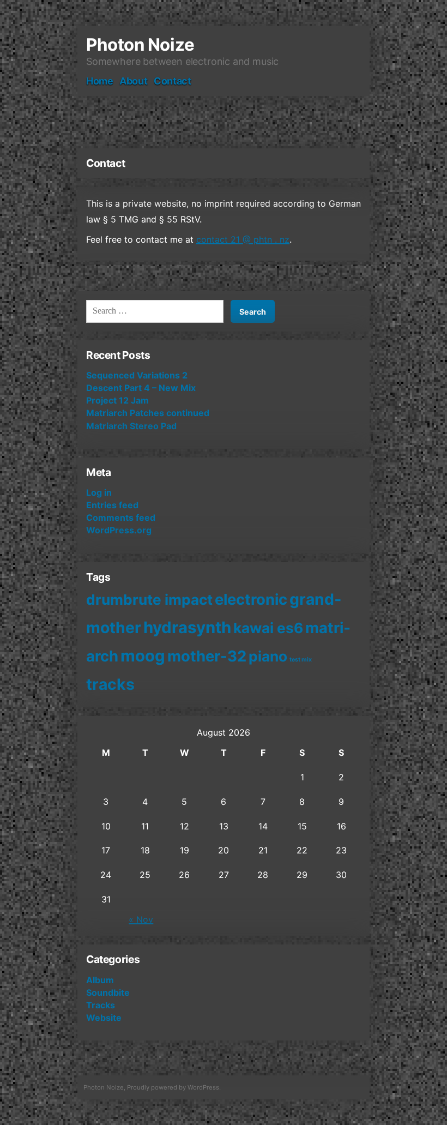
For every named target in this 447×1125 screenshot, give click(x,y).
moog (142, 655)
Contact (172, 81)
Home (99, 81)
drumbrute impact (149, 599)
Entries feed (112, 505)
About (133, 81)
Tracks (100, 1005)
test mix (300, 659)
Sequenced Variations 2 (137, 375)
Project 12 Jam (117, 400)
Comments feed (120, 517)
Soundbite (108, 992)
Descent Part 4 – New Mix (141, 387)
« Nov (141, 919)
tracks (110, 684)
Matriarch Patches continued (147, 412)
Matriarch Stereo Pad (131, 425)
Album (100, 979)
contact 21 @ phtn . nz (242, 239)
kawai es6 (268, 627)
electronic (251, 599)
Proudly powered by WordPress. (174, 1087)
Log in (99, 492)
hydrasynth (187, 627)
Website (104, 1017)
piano (268, 656)
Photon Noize (140, 44)
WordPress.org (119, 530)
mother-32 (206, 656)
